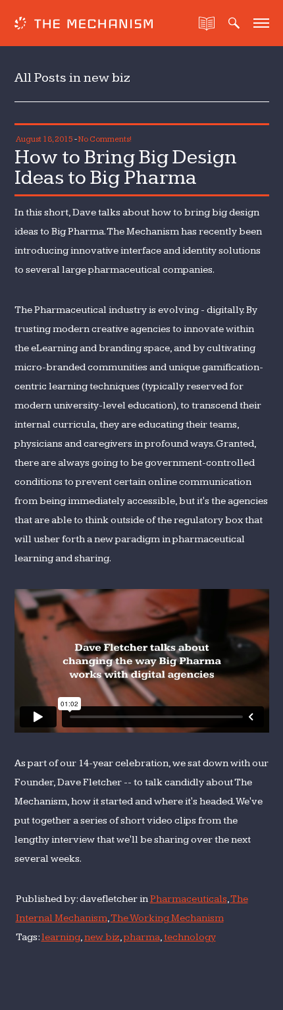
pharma (142, 937)
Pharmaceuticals (188, 899)
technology (190, 937)
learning (60, 937)
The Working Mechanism (167, 918)
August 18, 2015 (44, 139)
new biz (102, 937)
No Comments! (105, 139)
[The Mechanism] (83, 24)
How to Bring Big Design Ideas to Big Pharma (125, 167)
